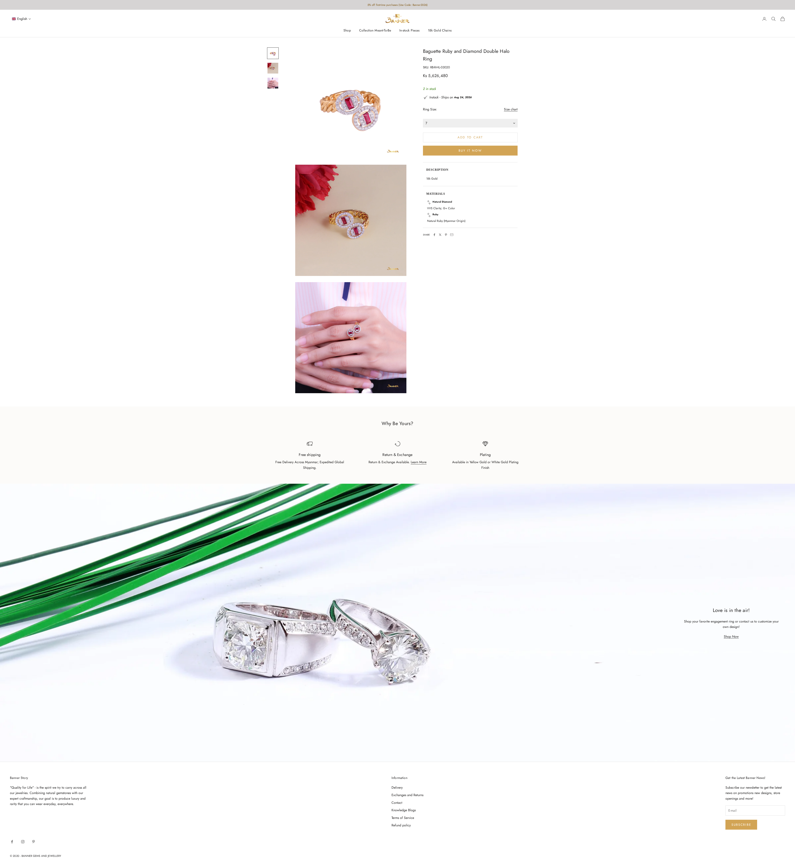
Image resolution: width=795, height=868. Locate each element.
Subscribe (741, 824)
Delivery (397, 787)
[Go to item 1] (273, 53)
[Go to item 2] (273, 68)
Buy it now (470, 150)
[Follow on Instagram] (23, 842)
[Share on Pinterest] (446, 234)
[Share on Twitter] (440, 234)
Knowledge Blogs (403, 810)
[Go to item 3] (273, 83)
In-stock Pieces (409, 30)
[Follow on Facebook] (12, 842)
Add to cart (470, 137)
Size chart (511, 109)
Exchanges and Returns (407, 795)
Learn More (418, 462)
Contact (396, 802)
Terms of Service (402, 817)
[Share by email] (451, 234)
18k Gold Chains (440, 30)
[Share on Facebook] (434, 234)
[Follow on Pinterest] (33, 842)
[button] (21, 19)
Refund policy (401, 825)
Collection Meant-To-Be (375, 30)
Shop (347, 30)
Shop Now (731, 636)
